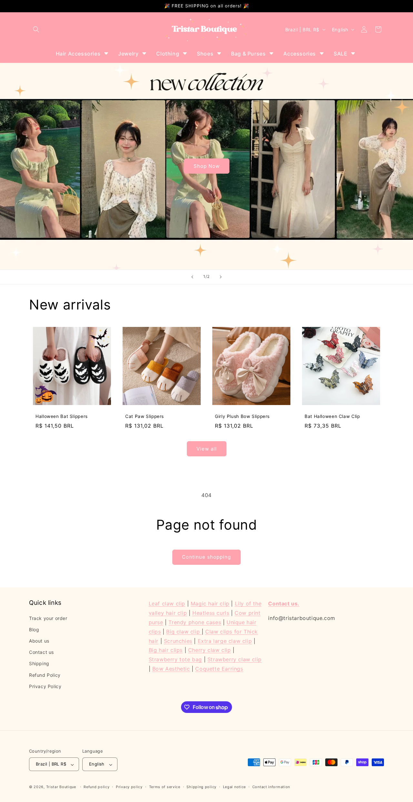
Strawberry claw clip (234, 659)
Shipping (39, 663)
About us (39, 641)
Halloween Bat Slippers (61, 416)
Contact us (41, 652)
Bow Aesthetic (171, 668)
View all (206, 449)
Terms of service (164, 787)
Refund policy (96, 787)
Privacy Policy (45, 686)
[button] (36, 29)
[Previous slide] (192, 277)
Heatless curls (210, 613)
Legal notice (234, 787)
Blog (34, 629)
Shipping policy (201, 787)
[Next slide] (221, 277)
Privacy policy (129, 787)
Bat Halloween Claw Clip (332, 416)
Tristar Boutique (61, 787)
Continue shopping (206, 557)
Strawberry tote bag (175, 659)
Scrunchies (178, 640)
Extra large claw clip (225, 640)
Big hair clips (166, 650)
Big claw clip (183, 631)
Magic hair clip (210, 603)
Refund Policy (45, 674)
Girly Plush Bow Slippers (242, 416)
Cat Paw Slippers (144, 416)
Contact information (271, 787)
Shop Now (207, 166)
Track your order (48, 618)
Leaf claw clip (167, 603)
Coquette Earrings (219, 668)
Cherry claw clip (209, 650)
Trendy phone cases (194, 622)
